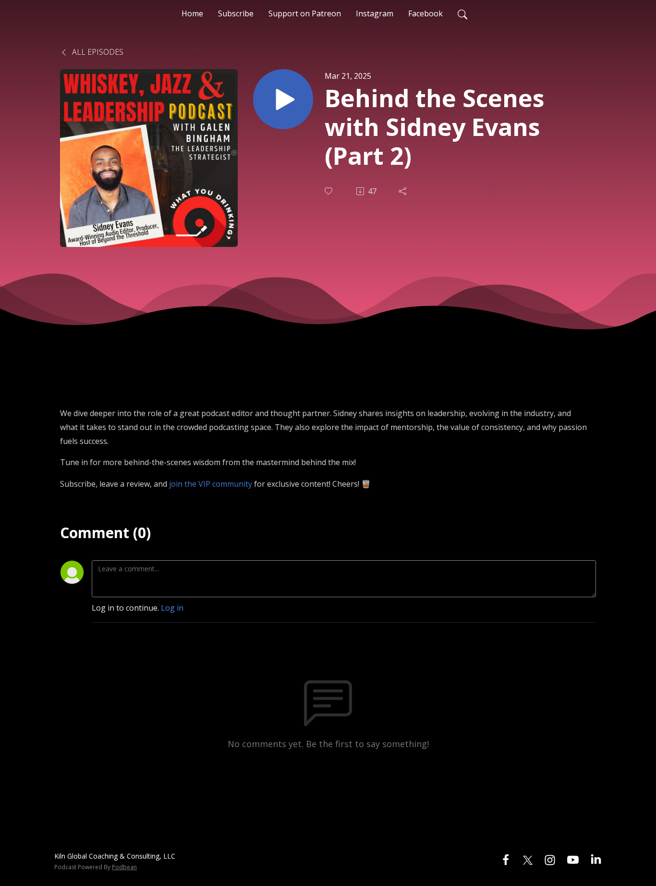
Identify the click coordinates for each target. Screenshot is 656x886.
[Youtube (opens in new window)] (573, 859)
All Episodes (96, 52)
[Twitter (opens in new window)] (528, 859)
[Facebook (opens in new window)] (505, 859)
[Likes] (329, 191)
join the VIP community (210, 484)
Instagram (374, 13)
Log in (172, 608)
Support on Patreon (304, 13)
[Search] (462, 13)
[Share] (403, 191)
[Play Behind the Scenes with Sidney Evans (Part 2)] (283, 99)
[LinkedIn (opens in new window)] (596, 859)
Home (192, 13)
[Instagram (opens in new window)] (550, 859)
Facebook (425, 13)
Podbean (124, 867)
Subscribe (236, 13)
